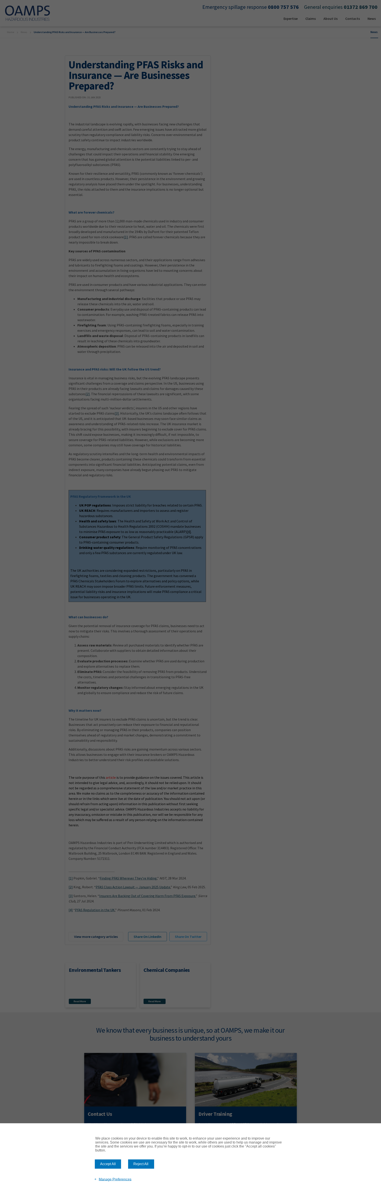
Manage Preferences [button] (115, 1179)
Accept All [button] (108, 1164)
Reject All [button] (140, 1164)
